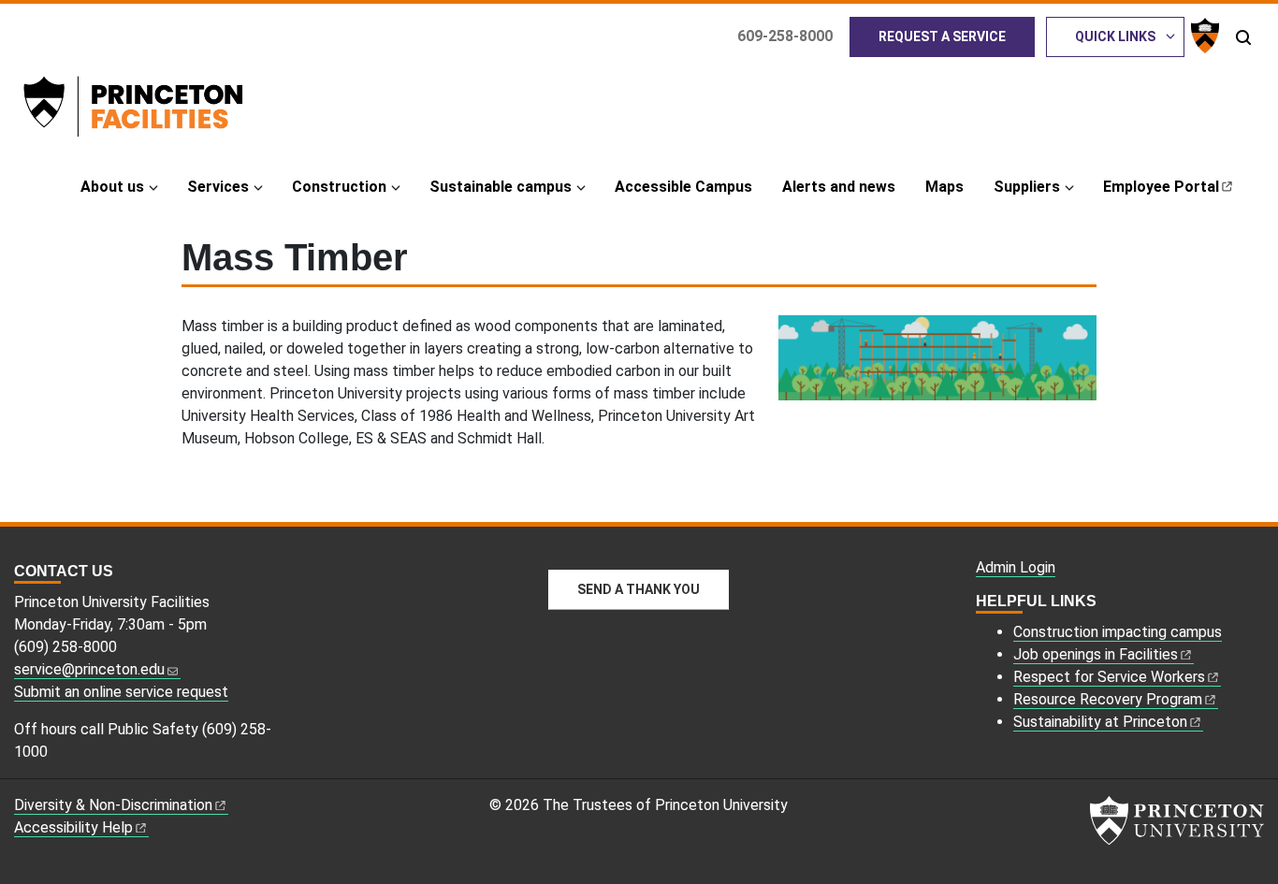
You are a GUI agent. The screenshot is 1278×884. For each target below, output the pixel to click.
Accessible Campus (683, 187)
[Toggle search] (1243, 37)
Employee (1161, 187)
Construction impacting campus (1117, 632)
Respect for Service (1109, 677)
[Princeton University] (1202, 35)
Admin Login (1015, 567)
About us (112, 187)
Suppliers (1027, 187)
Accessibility (73, 827)
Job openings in (1095, 654)
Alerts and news (838, 187)
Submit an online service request (121, 692)
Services (218, 187)
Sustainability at (1100, 722)
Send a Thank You (638, 589)
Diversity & (113, 805)
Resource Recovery (1107, 699)
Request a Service (942, 36)
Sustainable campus (500, 187)
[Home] (158, 110)
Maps (944, 187)
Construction (339, 187)
